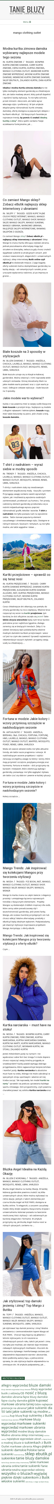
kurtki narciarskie (31, 1043)
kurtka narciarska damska (31, 1040)
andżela (40, 360)
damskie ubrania (11, 1397)
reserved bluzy (19, 1455)
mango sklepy (17, 222)
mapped (33, 741)
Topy (8, 1314)
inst (15, 593)
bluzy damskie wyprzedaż (10, 1389)
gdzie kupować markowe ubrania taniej (24, 1402)
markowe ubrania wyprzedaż (23, 1429)
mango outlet (19, 366)
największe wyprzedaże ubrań (24, 1438)
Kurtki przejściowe (16, 583)
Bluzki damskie (14, 360)
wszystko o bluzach (17, 1473)
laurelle (17, 363)
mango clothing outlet (16, 71)
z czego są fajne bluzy (41, 1482)
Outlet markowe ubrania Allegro (21, 1446)
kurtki (27, 613)
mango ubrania (11, 225)
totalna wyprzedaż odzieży (28, 1469)
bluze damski (40, 1385)
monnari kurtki (31, 1046)
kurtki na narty (11, 1043)
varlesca (14, 370)
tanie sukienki (30, 1466)
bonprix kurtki (34, 1034)
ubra (5, 370)
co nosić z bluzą (33, 1392)
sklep (22, 236)
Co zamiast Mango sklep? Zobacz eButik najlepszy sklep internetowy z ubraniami (25, 204)
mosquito (34, 366)
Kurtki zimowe (14, 61)
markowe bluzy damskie (10, 1420)
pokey (6, 744)
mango (32, 216)
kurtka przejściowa (29, 593)
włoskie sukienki (13, 1481)
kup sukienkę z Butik (37, 1415)
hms (5, 738)
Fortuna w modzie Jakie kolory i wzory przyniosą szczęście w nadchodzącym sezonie (26, 723)
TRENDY (10, 473)
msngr (36, 479)
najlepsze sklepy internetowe (19, 228)
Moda (9, 881)
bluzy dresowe (25, 1389)
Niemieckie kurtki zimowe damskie (31, 77)
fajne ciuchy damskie (14, 1400)
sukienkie (8, 1458)
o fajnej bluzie (47, 1439)
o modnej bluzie (11, 1442)
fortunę (43, 735)
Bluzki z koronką (16, 1178)
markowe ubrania (31, 225)
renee (44, 366)
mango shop (29, 219)
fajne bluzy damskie (35, 1397)
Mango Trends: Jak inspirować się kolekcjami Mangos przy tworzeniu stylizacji (25, 872)
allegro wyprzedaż (14, 1385)
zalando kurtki (28, 80)
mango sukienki (34, 222)
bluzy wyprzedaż (41, 1389)
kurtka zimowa (35, 68)
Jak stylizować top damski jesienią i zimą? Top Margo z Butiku (23, 1305)
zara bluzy (29, 1482)
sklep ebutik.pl (11, 80)
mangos (39, 887)
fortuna (32, 735)
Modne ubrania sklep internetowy (22, 1435)
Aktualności (13, 732)
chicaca (7, 363)
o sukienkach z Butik (36, 1442)
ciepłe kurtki (19, 68)
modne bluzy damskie (32, 1431)
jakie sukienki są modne (30, 1411)
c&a (15, 735)
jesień (40, 616)
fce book (31, 881)
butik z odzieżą (10, 1393)
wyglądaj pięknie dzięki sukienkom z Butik (25, 1475)
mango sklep (10, 887)
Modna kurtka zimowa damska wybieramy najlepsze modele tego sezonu (25, 53)
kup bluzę (16, 1415)
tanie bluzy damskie (32, 1458)
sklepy (9, 213)
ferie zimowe (27, 1037)
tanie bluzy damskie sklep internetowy (15, 1463)
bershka (7, 735)
